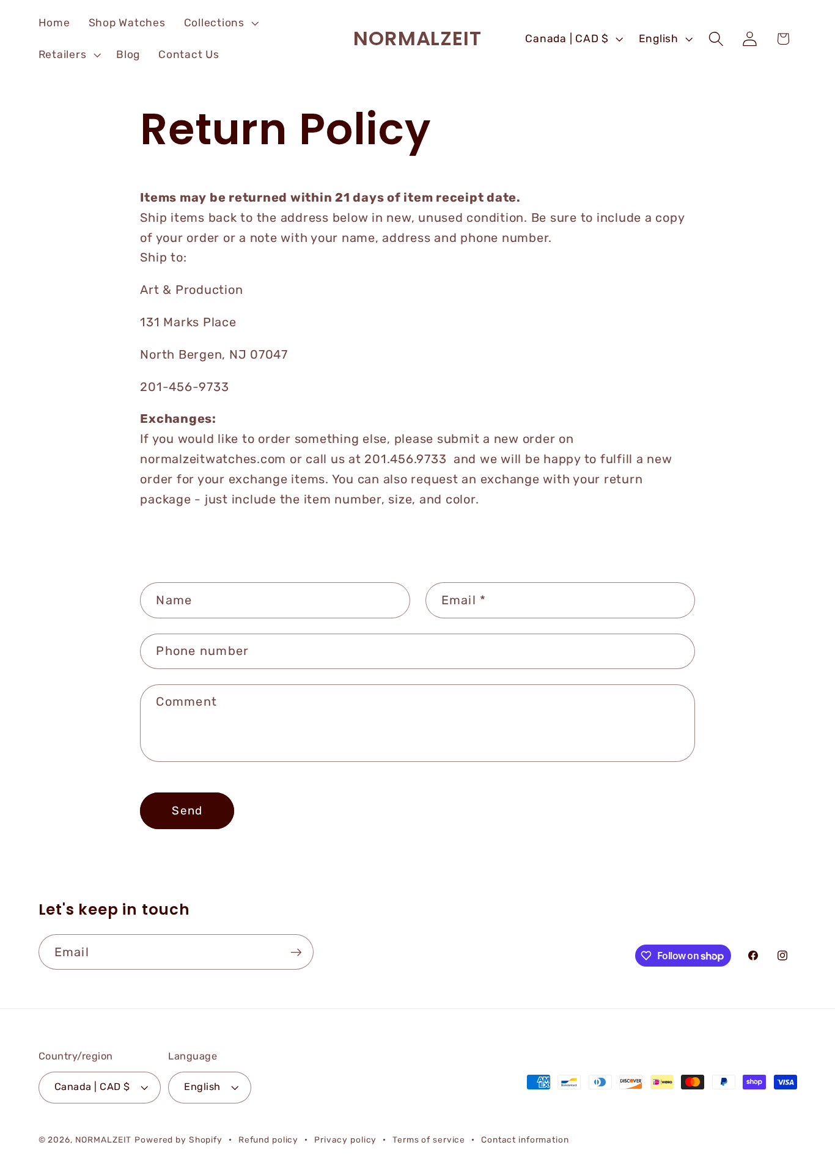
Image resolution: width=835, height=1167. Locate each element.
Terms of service (428, 1139)
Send (187, 810)
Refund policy (268, 1139)
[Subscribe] (296, 952)
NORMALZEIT (103, 1139)
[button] (220, 23)
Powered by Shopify (178, 1139)
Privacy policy (345, 1139)
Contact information (525, 1139)
